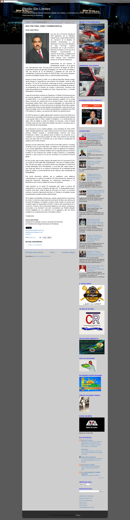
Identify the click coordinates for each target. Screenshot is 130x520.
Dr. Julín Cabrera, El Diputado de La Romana (94, 150)
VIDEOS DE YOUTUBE (86, 496)
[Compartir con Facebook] (49, 237)
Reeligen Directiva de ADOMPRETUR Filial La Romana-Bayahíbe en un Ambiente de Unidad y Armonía (94, 177)
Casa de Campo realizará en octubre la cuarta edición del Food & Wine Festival (95, 192)
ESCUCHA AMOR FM (85, 500)
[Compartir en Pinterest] (51, 237)
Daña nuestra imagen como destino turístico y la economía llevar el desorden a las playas (95, 268)
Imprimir (28, 234)
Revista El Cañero (87, 440)
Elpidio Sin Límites (36, 9)
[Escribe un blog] (45, 237)
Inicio (52, 252)
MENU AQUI (83, 503)
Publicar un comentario (35, 245)
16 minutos (85, 449)
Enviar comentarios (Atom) (42, 256)
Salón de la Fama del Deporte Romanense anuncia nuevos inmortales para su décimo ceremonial (95, 222)
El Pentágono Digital (88, 465)
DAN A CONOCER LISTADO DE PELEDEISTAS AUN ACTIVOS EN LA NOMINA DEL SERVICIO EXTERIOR (95, 136)
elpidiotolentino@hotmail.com (35, 230)
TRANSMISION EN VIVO (86, 507)
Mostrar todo (101, 477)
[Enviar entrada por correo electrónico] (40, 237)
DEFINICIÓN (83, 505)
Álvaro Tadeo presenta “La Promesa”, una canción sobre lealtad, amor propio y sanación (92, 452)
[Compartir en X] (47, 237)
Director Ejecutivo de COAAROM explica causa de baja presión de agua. (90, 468)
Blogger (78, 515)
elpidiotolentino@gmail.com (34, 232)
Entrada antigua (68, 252)
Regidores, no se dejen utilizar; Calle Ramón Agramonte (94, 163)
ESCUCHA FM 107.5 (85, 498)
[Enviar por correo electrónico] (43, 237)
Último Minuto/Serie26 (88, 457)
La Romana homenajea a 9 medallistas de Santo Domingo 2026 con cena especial (92, 460)
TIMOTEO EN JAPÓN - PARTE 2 (90, 475)
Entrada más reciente (34, 252)
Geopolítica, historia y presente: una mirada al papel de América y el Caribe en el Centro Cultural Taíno (95, 254)
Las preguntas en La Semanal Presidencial (93, 205)
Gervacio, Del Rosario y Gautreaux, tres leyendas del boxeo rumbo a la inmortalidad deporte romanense (94, 238)
